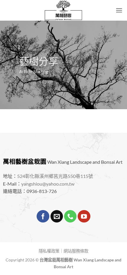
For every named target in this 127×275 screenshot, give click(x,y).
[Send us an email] (57, 216)
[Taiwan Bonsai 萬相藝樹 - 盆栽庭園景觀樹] (63, 10)
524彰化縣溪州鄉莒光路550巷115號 (55, 176)
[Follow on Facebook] (43, 216)
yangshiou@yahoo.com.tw (47, 183)
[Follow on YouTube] (84, 216)
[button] (119, 10)
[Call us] (70, 216)
